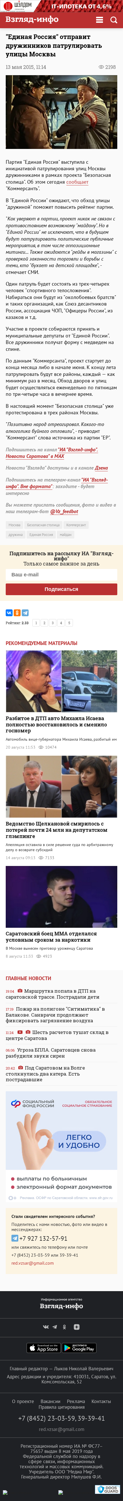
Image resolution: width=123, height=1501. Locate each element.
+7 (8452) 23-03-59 (30, 1255)
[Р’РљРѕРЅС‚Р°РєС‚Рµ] (9, 612)
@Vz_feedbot (64, 511)
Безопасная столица (43, 525)
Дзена (101, 467)
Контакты (101, 1401)
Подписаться (61, 589)
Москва (14, 525)
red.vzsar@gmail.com (32, 1263)
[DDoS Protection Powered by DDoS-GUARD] (107, 1492)
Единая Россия (41, 534)
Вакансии (50, 1401)
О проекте (23, 1401)
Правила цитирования (62, 1407)
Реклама (76, 1401)
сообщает (77, 182)
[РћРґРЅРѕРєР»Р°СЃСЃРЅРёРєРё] (17, 612)
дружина (16, 534)
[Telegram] (25, 612)
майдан (66, 534)
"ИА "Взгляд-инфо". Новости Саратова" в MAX (52, 452)
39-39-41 (68, 1255)
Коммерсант (76, 525)
